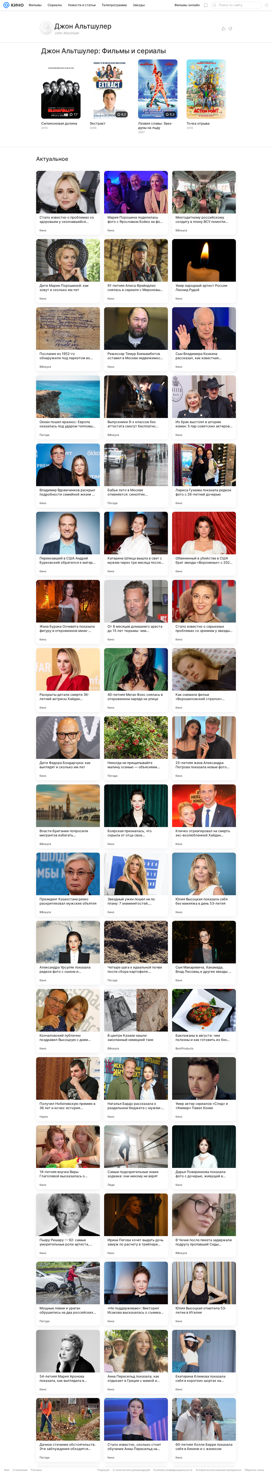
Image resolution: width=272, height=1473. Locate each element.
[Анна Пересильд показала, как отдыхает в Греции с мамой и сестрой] (136, 1362)
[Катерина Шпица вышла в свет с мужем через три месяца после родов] (136, 544)
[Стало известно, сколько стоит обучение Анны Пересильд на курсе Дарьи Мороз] (136, 1430)
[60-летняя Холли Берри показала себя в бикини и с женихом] (204, 1430)
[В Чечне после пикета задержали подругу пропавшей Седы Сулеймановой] (204, 1225)
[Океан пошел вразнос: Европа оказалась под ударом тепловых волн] (68, 407)
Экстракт (98, 123)
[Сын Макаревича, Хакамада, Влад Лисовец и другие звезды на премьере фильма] (204, 953)
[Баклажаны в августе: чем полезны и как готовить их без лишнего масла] (204, 1021)
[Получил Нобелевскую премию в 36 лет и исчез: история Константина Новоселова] (68, 1089)
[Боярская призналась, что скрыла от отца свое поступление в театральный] (136, 816)
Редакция (103, 1470)
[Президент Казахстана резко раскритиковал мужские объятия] (68, 885)
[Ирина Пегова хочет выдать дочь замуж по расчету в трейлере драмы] (136, 1225)
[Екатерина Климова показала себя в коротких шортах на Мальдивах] (204, 1362)
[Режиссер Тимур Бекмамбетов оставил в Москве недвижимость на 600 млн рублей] (136, 339)
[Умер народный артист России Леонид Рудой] (204, 271)
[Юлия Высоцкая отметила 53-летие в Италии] (204, 1294)
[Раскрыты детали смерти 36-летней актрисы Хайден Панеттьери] (68, 680)
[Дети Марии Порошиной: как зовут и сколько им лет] (68, 271)
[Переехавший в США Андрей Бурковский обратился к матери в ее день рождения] (68, 544)
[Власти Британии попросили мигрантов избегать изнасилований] (68, 816)
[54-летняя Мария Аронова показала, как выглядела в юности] (68, 1362)
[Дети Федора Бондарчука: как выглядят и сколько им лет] (68, 748)
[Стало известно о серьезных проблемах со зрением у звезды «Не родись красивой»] (204, 612)
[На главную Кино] (16, 5)
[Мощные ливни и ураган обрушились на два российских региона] (68, 1294)
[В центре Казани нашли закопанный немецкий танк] (136, 1021)
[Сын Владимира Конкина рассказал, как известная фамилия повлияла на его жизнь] (204, 339)
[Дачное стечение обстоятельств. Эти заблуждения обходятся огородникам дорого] (68, 1430)
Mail (6, 1470)
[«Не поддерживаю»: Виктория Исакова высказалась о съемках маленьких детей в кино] (136, 1294)
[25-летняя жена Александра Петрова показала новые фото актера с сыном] (204, 748)
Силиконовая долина (59, 123)
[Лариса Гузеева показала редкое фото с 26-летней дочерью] (204, 475)
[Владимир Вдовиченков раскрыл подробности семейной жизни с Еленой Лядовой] (68, 475)
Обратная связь (254, 1470)
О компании (20, 1470)
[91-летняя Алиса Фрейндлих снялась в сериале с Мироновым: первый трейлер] (136, 271)
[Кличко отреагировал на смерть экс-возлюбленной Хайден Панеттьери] (204, 816)
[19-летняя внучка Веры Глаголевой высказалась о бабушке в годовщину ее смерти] (68, 1157)
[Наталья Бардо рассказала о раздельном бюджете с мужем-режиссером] (136, 1089)
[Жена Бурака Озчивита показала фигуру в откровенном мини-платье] (68, 612)
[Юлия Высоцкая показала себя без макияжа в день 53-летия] (204, 885)
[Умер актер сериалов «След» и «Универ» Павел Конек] (204, 1089)
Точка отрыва (198, 123)
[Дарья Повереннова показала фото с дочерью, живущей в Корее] (204, 1157)
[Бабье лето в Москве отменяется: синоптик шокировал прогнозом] (136, 475)
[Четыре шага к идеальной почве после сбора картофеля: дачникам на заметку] (136, 953)
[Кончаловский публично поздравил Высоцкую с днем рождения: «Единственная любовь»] (68, 1021)
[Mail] (6, 5)
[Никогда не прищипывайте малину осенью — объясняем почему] (136, 748)
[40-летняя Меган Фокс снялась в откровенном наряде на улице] (136, 680)
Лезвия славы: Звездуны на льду (155, 125)
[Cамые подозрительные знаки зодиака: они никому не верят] (136, 1157)
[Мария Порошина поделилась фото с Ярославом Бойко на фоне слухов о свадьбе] (136, 203)
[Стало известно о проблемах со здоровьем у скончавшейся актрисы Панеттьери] (68, 203)
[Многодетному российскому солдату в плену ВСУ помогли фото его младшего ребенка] (204, 203)
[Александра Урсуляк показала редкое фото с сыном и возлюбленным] (68, 953)
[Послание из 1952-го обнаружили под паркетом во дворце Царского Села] (68, 339)
